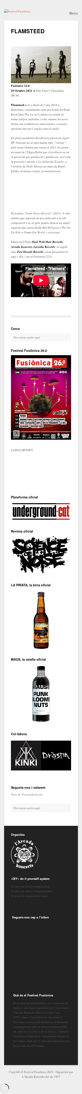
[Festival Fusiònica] (41, 11)
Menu (73, 13)
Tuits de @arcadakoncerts (27, 794)
